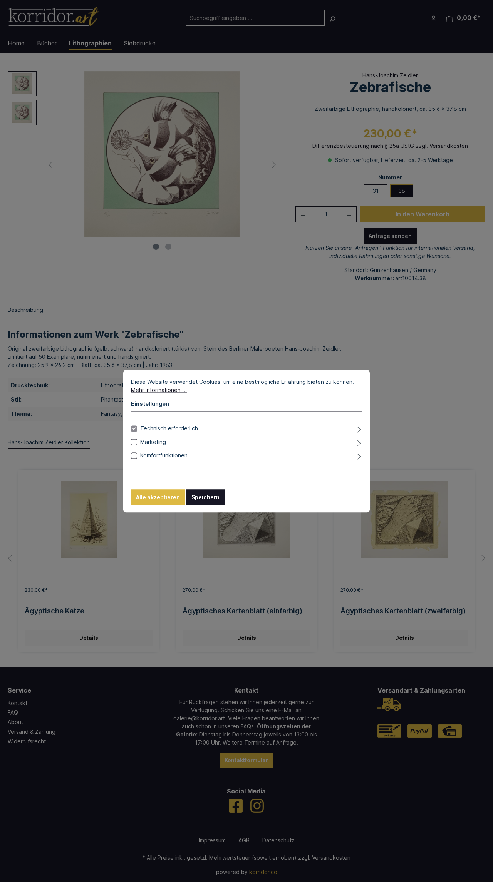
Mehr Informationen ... (159, 389)
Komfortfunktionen (164, 455)
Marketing (153, 441)
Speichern (205, 497)
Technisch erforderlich (169, 428)
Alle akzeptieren (158, 497)
